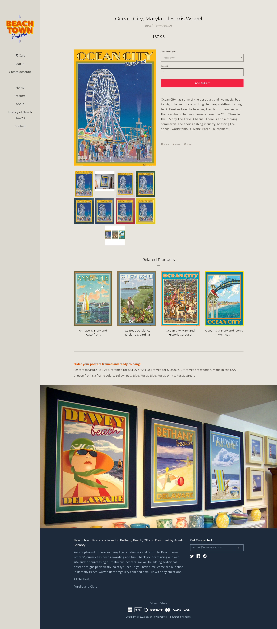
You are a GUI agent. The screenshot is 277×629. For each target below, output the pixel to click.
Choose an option (169, 51)
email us (148, 572)
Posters (20, 96)
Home (20, 87)
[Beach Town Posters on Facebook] (198, 556)
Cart (21, 55)
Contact (20, 126)
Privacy (153, 603)
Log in (20, 64)
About (20, 104)
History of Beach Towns (20, 115)
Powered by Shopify (180, 616)
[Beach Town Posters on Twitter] (192, 556)
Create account (20, 72)
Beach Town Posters (158, 25)
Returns (163, 603)
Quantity (165, 66)
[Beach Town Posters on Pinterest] (205, 556)
